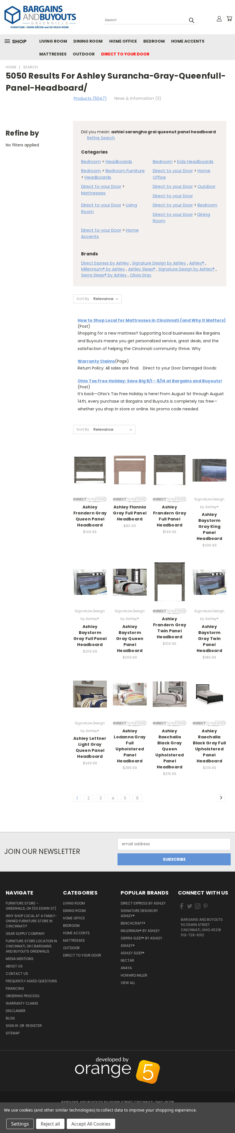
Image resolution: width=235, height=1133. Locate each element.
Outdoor (84, 54)
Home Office (123, 41)
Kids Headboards (195, 161)
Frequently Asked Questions (31, 981)
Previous (228, 1060)
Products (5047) (90, 98)
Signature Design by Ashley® (186, 269)
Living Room (53, 41)
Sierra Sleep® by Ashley (104, 275)
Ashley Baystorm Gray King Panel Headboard (209, 526)
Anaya (126, 967)
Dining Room (88, 41)
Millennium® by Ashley (103, 269)
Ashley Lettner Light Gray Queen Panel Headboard (90, 747)
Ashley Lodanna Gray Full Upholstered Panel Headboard (130, 746)
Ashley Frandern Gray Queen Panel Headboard (90, 516)
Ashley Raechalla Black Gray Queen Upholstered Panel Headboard (169, 749)
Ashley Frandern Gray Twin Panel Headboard (169, 628)
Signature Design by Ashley (159, 263)
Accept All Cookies (91, 1124)
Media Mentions (20, 958)
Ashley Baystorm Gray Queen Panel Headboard (130, 638)
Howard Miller (134, 975)
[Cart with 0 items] (229, 18)
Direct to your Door (125, 54)
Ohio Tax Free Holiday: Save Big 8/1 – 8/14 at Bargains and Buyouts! (150, 381)
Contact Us (17, 973)
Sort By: (83, 298)
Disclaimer (16, 1010)
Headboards (118, 161)
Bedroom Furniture (125, 171)
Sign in (12, 1025)
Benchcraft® (133, 923)
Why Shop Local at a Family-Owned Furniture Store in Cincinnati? (31, 921)
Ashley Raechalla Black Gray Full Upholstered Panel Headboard (209, 746)
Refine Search (101, 138)
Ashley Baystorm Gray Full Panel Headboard (90, 635)
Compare (88, 474)
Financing (15, 988)
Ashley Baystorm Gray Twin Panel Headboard (209, 638)
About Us (14, 966)
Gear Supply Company (25, 933)
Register (34, 1025)
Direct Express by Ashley (105, 263)
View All (128, 982)
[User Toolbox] (219, 18)
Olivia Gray (140, 275)
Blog (10, 1018)
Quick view (90, 463)
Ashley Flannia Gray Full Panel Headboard (129, 513)
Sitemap (12, 1033)
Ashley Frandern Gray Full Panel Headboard (169, 516)
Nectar (127, 960)
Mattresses (52, 54)
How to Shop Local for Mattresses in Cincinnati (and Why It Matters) (152, 320)
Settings (20, 1124)
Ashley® (196, 263)
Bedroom (154, 41)
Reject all (50, 1124)
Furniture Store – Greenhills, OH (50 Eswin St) (31, 906)
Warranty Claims (96, 361)
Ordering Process (23, 995)
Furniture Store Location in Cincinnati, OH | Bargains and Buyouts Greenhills (31, 946)
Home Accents (187, 41)
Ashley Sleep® (141, 269)
